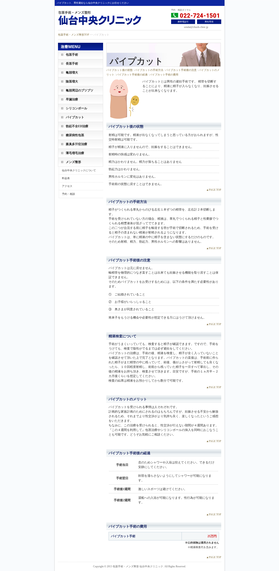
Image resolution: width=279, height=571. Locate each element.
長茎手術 (72, 63)
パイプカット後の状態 (119, 70)
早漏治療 (72, 99)
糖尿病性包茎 (75, 135)
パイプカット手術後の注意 (181, 70)
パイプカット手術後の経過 (132, 74)
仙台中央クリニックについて (79, 170)
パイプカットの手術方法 (148, 70)
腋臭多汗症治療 (76, 144)
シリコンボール (76, 108)
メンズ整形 (73, 162)
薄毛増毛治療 (75, 153)
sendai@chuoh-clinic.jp (196, 27)
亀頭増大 (72, 72)
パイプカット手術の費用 (164, 74)
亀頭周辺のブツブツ (79, 90)
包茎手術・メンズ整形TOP (73, 34)
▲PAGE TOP (213, 189)
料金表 (66, 178)
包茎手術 (72, 54)
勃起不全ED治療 (77, 126)
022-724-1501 (199, 15)
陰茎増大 (72, 81)
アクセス (67, 186)
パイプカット (75, 117)
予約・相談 (68, 193)
